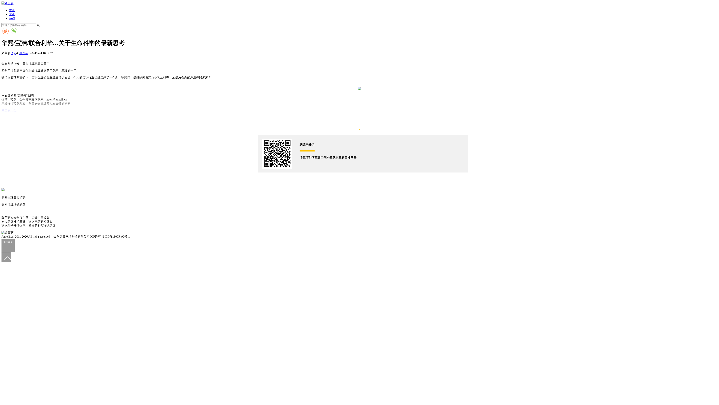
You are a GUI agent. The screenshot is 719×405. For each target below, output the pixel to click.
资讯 (12, 14)
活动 (12, 18)
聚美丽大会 (8, 110)
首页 (12, 10)
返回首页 (8, 242)
